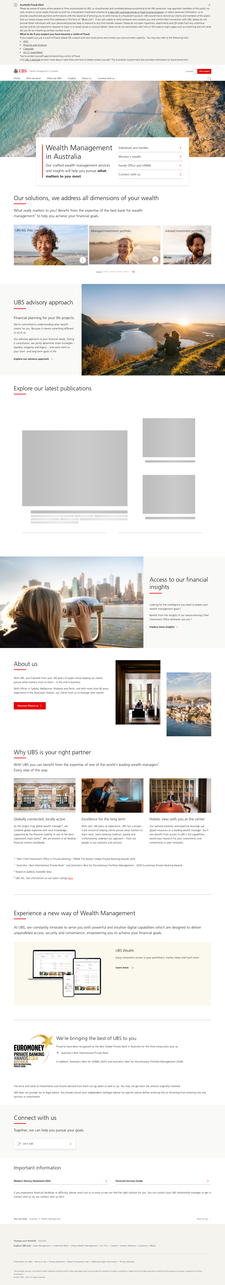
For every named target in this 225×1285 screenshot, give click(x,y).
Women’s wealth (130, 156)
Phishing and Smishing (35, 45)
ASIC (25, 41)
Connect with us (129, 174)
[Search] (209, 78)
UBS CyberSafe (32, 59)
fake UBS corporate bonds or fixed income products (136, 12)
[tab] (99, 272)
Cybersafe (28, 48)
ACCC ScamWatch (33, 52)
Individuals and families (133, 148)
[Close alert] (209, 5)
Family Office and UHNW (135, 165)
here (70, 878)
